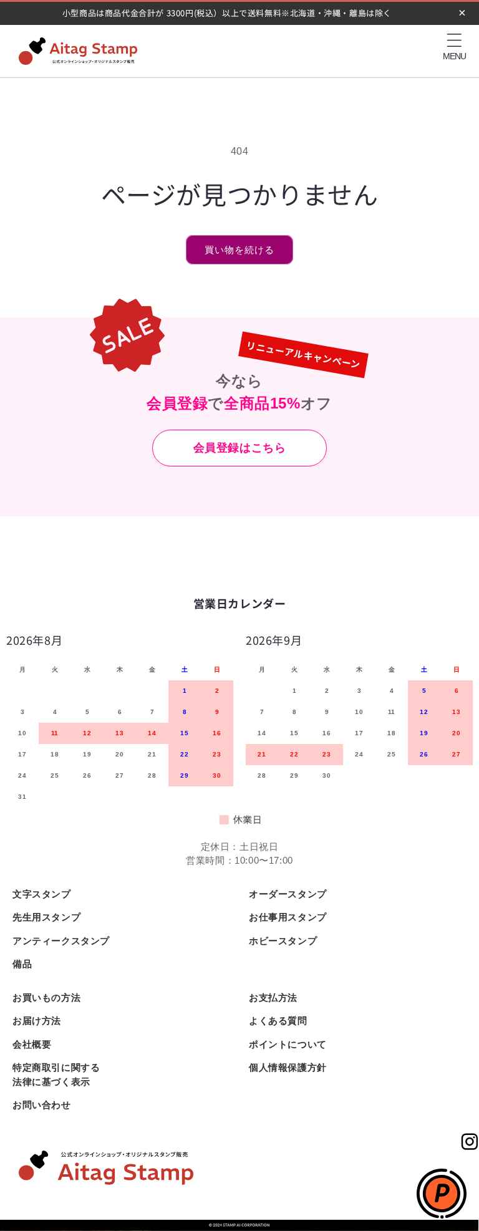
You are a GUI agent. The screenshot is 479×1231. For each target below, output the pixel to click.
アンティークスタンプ (61, 940)
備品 (22, 963)
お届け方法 (36, 1020)
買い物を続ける (239, 249)
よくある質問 (278, 1020)
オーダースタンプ (288, 894)
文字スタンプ (41, 894)
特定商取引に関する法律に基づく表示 (56, 1074)
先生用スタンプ (46, 917)
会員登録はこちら (239, 448)
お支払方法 (273, 997)
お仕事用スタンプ (288, 917)
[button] (454, 40)
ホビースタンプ (283, 940)
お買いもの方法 (46, 997)
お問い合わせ (41, 1104)
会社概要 (31, 1044)
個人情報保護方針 (288, 1067)
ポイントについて (288, 1044)
